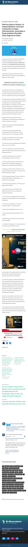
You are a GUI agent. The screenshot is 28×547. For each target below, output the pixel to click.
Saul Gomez (11, 486)
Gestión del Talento (18, 474)
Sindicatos (17, 486)
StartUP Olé (9, 488)
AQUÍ (23, 85)
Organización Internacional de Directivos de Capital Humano (13, 482)
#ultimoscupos (14, 447)
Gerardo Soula (10, 474)
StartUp (21, 486)
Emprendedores (6, 472)
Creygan (8, 545)
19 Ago (14, 436)
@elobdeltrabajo (8, 436)
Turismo (4, 492)
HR (23, 474)
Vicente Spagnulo (13, 492)
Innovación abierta (11, 476)
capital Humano (16, 466)
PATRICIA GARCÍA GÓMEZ (18, 229)
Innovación (5, 21)
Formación (4, 474)
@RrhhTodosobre (9, 451)
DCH (21, 466)
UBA (7, 492)
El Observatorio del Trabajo (14, 468)
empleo (20, 470)
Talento (14, 488)
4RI (3, 466)
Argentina (7, 466)
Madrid (9, 480)
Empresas (12, 472)
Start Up (4, 488)
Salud (7, 486)
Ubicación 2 (11, 21)
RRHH (3, 486)
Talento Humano (20, 488)
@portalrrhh (16, 451)
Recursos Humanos (10, 484)
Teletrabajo (10, 490)
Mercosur (13, 480)
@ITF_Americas (10, 450)
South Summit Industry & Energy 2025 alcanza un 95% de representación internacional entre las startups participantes (13, 391)
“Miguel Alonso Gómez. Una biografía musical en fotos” (14, 403)
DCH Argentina (5, 468)
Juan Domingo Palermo (18, 478)
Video (16, 21)
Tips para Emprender (17, 490)
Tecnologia (5, 490)
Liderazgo (4, 480)
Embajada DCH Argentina (7, 470)
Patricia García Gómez (7, 59)
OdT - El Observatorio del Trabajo (14, 434)
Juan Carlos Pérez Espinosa (7, 478)
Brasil (11, 466)
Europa (20, 472)
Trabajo (24, 490)
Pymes (4, 484)
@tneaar (7, 453)
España (16, 472)
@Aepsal (16, 450)
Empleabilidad (15, 470)
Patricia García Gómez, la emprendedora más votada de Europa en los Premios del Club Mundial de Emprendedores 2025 (7, 360)
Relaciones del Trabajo (19, 484)
